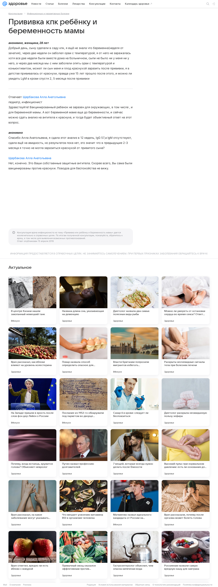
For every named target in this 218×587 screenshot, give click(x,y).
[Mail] (5, 4)
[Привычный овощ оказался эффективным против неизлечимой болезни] (83, 555)
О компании (15, 584)
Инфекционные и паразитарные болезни (48, 13)
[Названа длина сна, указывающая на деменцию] (83, 300)
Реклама (27, 584)
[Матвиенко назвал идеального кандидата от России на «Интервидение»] (134, 504)
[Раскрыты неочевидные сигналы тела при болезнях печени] (186, 351)
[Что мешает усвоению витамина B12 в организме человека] (83, 504)
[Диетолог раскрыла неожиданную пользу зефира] (186, 402)
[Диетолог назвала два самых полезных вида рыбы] (134, 300)
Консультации (15, 13)
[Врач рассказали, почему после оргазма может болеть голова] (186, 504)
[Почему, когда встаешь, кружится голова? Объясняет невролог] (32, 453)
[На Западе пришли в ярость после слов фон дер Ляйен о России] (32, 402)
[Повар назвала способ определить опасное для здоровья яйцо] (83, 351)
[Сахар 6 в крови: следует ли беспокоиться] (134, 402)
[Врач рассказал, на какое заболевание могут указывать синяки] (32, 504)
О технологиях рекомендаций (166, 584)
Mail (5, 584)
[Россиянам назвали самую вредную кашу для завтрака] (186, 555)
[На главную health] (17, 4)
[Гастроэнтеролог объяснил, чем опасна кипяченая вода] (134, 555)
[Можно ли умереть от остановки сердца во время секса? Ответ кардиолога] (186, 300)
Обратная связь (142, 584)
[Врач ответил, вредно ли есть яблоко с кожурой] (32, 555)
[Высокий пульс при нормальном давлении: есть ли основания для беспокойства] (186, 453)
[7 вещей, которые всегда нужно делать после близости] (134, 453)
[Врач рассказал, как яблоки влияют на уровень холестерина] (32, 351)
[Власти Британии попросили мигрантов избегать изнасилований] (134, 351)
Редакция (91, 584)
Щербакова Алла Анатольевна (44, 97)
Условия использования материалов (115, 584)
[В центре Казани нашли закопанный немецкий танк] (32, 300)
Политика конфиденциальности (197, 584)
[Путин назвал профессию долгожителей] (83, 453)
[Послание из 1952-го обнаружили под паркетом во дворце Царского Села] (83, 402)
